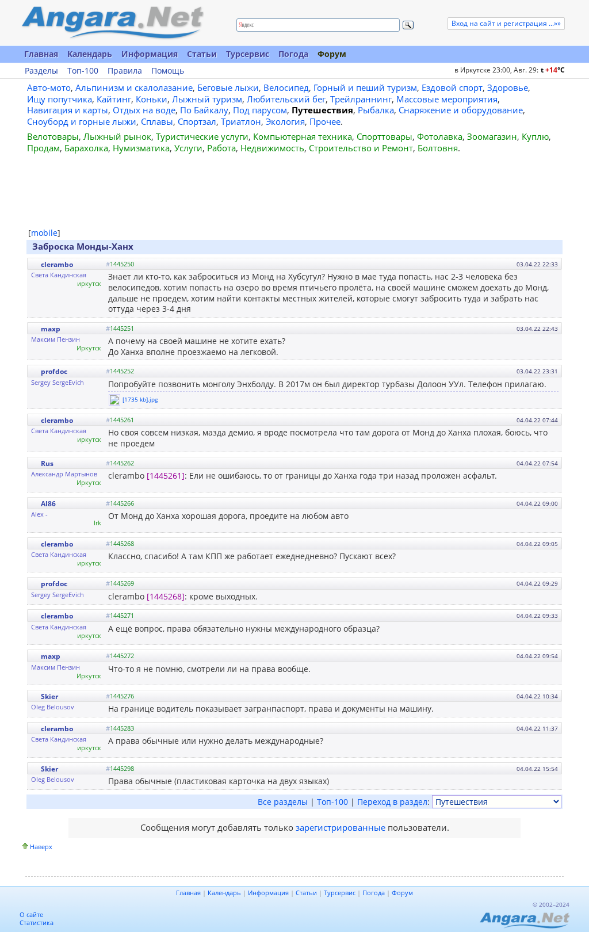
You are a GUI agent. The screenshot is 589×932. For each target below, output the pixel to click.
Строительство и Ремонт (361, 148)
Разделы (41, 71)
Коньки (151, 99)
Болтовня (438, 148)
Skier (49, 696)
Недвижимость (272, 148)
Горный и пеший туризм (365, 87)
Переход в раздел (392, 801)
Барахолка (86, 148)
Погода (293, 53)
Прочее (325, 121)
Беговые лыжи (228, 87)
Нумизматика (141, 148)
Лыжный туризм (207, 99)
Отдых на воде (144, 110)
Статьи (202, 53)
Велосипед (286, 87)
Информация (149, 53)
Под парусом (260, 110)
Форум (332, 53)
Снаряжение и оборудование (461, 110)
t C (553, 70)
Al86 (48, 504)
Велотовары (53, 136)
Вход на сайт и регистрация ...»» (506, 23)
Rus (47, 463)
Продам (43, 148)
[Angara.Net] (112, 22)
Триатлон (241, 121)
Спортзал (197, 121)
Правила (125, 71)
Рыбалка (376, 110)
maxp (50, 329)
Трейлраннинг (361, 99)
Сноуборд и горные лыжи (81, 121)
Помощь (167, 71)
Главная (41, 53)
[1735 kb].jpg (140, 399)
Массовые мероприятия (447, 99)
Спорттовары (384, 136)
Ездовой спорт (452, 87)
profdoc (54, 371)
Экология (285, 121)
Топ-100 (82, 71)
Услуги (188, 148)
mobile (44, 232)
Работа (221, 148)
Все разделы (283, 801)
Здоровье (507, 87)
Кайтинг (114, 99)
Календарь (89, 53)
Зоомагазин (492, 136)
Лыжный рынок (117, 136)
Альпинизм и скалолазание (134, 87)
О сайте (31, 914)
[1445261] (166, 475)
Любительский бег (286, 99)
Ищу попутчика (59, 99)
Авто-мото (49, 87)
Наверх (41, 846)
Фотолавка (439, 136)
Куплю (535, 136)
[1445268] (166, 596)
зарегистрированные (340, 827)
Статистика (36, 922)
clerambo (57, 264)
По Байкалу (204, 110)
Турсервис (247, 53)
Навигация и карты (67, 110)
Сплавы (157, 121)
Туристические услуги (202, 136)
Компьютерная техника (302, 136)
